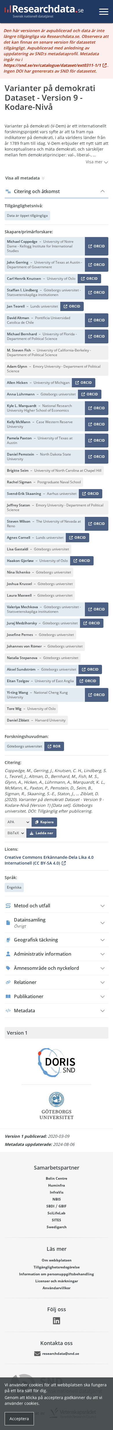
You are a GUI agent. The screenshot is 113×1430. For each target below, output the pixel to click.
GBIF (63, 1206)
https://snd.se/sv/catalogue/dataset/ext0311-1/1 (52, 65)
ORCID (98, 247)
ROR (56, 747)
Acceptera (19, 1418)
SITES (56, 1220)
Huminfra (56, 1185)
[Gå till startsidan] (42, 11)
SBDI (50, 1206)
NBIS (56, 1199)
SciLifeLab (56, 1213)
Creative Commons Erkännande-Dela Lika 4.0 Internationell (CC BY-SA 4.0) (49, 860)
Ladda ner (44, 832)
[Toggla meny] (104, 11)
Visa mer (95, 161)
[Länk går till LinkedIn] (56, 1321)
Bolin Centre (56, 1178)
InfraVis (56, 1192)
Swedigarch (57, 1226)
